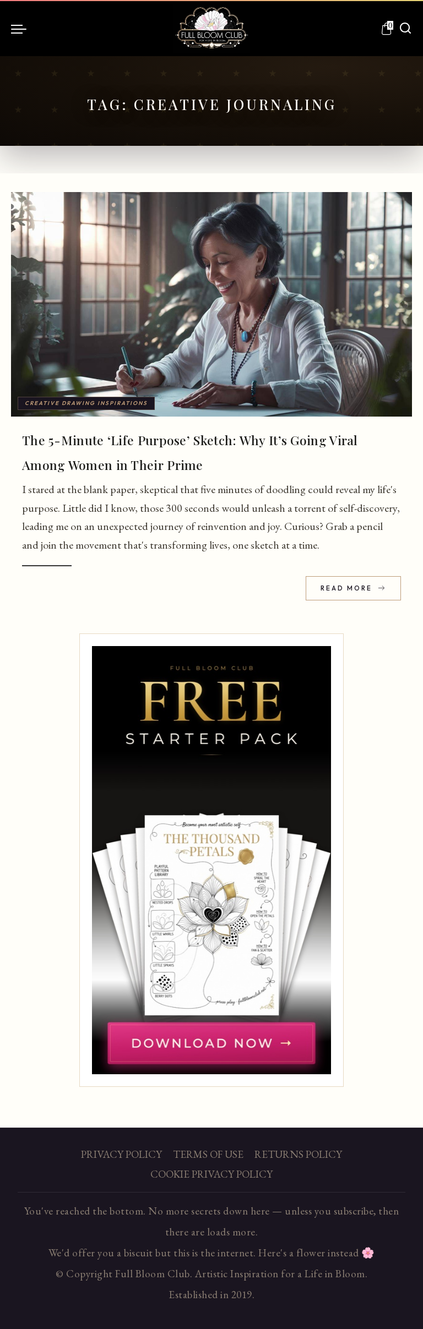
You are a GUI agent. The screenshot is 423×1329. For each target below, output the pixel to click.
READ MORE (348, 588)
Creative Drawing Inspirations (86, 403)
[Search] (405, 28)
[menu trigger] (21, 28)
